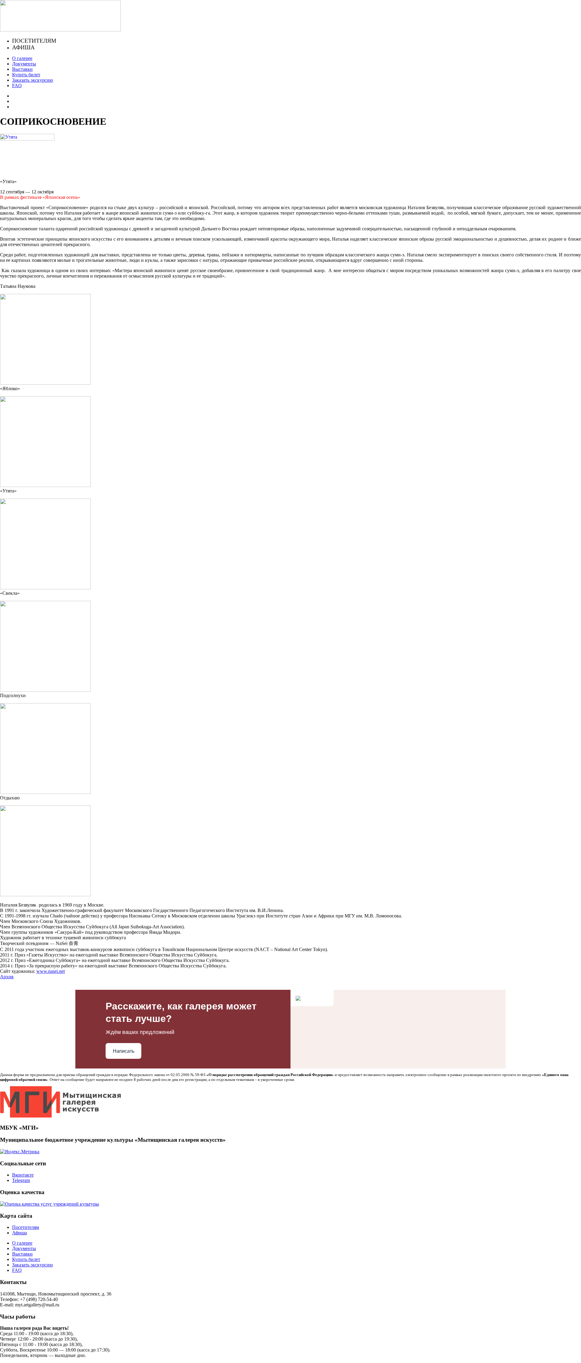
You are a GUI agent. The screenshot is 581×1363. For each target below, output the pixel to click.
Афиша (23, 47)
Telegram (21, 1180)
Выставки (22, 69)
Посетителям (34, 41)
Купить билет (26, 74)
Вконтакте (23, 1174)
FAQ (17, 85)
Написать (123, 1051)
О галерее (22, 58)
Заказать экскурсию (32, 80)
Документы (24, 63)
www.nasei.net (50, 971)
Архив (7, 976)
